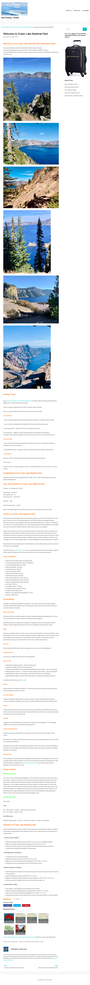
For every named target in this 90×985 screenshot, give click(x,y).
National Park (10, 17)
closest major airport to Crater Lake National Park (18, 401)
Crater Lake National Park (26, 27)
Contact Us (77, 10)
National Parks (49, 979)
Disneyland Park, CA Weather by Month (74, 95)
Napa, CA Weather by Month (71, 84)
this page (23, 680)
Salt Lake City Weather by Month (72, 92)
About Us (68, 10)
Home (3, 27)
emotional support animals (30, 763)
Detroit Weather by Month (70, 90)
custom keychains (19, 550)
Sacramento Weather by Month (72, 87)
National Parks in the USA (12, 27)
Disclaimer (85, 10)
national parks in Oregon (38, 941)
